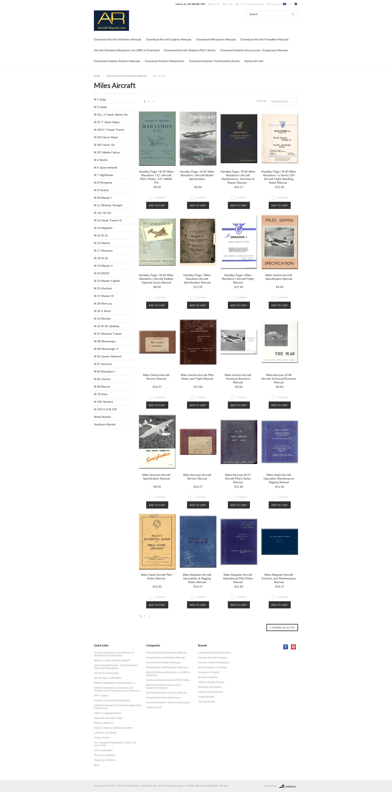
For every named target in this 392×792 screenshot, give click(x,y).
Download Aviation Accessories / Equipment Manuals (254, 50)
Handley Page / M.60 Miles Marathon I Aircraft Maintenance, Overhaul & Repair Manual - (237, 177)
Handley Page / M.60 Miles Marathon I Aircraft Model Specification (197, 175)
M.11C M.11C (102, 212)
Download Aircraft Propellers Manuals (265, 39)
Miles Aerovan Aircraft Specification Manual (156, 476)
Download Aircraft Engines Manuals (169, 39)
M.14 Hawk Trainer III (108, 220)
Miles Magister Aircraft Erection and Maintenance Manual (279, 578)
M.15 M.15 (101, 235)
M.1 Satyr (100, 99)
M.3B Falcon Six (104, 144)
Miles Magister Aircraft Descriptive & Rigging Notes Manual (197, 578)
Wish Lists (227, 4)
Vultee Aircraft (253, 61)
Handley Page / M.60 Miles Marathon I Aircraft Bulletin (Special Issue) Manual (156, 278)
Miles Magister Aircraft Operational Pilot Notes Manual (238, 578)
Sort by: (261, 101)
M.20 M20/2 (101, 273)
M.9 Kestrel (101, 190)
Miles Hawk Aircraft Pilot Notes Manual (156, 576)
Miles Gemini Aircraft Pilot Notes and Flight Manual (197, 376)
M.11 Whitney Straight (108, 205)
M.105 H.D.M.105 (105, 409)
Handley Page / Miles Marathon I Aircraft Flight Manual (238, 278)
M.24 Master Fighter (107, 280)
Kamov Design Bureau (210, 691)
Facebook (285, 646)
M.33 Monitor (102, 318)
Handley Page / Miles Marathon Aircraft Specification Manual (197, 278)
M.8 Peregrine (103, 182)
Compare (159, 197)
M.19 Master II (103, 265)
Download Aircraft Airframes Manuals (117, 39)
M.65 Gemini (102, 379)
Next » (154, 102)
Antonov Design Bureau (211, 682)
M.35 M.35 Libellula (106, 326)
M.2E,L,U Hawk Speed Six (111, 114)
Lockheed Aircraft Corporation (214, 652)
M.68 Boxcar (102, 386)
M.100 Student (103, 401)
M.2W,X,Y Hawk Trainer (109, 129)
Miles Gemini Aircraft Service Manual (156, 376)
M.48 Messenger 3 (106, 348)
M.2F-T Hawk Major (107, 122)
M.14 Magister (103, 228)
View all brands (206, 701)
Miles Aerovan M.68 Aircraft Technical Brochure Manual (278, 378)
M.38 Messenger (105, 341)
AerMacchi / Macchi (209, 672)
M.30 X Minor (102, 311)
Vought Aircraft (206, 696)
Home (97, 76)
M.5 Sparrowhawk (105, 167)
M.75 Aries (101, 394)
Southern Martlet (105, 424)
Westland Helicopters (210, 687)
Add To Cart (157, 205)
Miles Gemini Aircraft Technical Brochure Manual (238, 378)
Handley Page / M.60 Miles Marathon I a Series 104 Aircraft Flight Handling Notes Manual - (278, 177)
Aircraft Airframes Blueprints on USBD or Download (126, 50)
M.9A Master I (103, 197)
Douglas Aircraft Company (212, 657)
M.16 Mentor (102, 243)
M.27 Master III (104, 296)
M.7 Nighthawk (103, 175)
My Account (214, 4)
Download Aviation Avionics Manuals (117, 61)
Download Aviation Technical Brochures (214, 61)
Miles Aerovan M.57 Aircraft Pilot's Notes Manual (238, 478)
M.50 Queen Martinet (107, 356)
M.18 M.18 (101, 258)
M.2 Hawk (100, 107)
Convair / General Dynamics (213, 662)
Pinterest (293, 646)
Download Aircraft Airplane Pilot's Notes (190, 50)
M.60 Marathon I (104, 371)
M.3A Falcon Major (106, 137)
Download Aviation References (164, 61)
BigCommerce (288, 786)
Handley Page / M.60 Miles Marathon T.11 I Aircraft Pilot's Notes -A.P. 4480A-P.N (156, 177)
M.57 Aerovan (103, 364)
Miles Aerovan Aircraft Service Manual (197, 476)
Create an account (254, 4)
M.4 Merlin (101, 160)
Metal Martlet (102, 416)
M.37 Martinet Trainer (108, 333)
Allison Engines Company (212, 667)
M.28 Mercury (103, 303)
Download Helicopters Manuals (216, 39)
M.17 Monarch (103, 250)
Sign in (238, 4)
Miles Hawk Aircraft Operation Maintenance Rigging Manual (279, 478)
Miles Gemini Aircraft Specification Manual (278, 276)
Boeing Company (207, 677)
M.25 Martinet (103, 288)
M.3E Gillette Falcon (107, 152)
